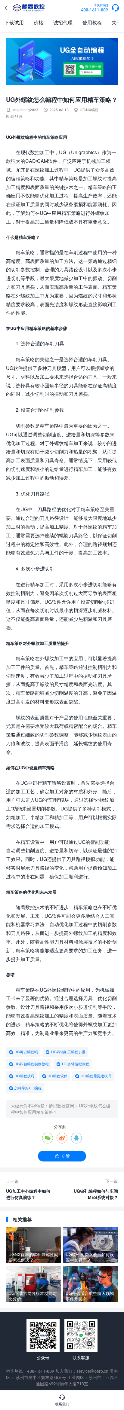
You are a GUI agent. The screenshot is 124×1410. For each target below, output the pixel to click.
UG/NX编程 (89, 110)
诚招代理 (63, 22)
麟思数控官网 (61, 1105)
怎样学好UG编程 (28, 1088)
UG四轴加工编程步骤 (68, 1052)
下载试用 (14, 22)
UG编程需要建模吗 (96, 1076)
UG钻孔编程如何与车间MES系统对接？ (96, 1194)
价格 (38, 22)
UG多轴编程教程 (75, 1064)
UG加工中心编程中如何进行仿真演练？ (28, 1194)
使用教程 (92, 22)
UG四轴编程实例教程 (31, 1064)
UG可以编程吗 (26, 1052)
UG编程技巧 (24, 1076)
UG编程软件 (57, 1076)
